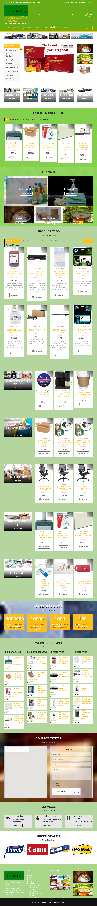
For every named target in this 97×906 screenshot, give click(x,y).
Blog (30, 877)
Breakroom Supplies (41, 391)
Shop (90, 2)
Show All (88, 241)
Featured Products (42, 241)
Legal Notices (33, 887)
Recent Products (56, 241)
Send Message (59, 785)
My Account (86, 28)
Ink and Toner (43, 119)
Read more (48, 157)
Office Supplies (15, 119)
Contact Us (84, 2)
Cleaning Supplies (29, 119)
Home (67, 2)
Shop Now (31, 69)
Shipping (31, 889)
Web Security (33, 897)
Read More (17, 825)
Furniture (43, 484)
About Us (74, 2)
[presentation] (65, 46)
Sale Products (28, 241)
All (6, 119)
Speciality (44, 579)
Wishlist (31, 883)
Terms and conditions (35, 893)
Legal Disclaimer (34, 885)
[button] (71, 69)
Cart (30, 881)
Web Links (32, 895)
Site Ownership (33, 891)
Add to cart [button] (14, 157)
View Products (26, 194)
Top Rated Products (12, 245)
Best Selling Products (13, 241)
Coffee (50, 391)
